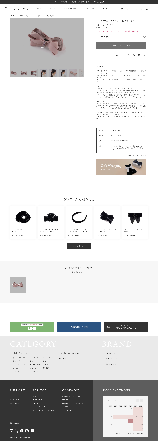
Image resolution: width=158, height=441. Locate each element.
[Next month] (141, 400)
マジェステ (34, 358)
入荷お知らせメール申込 (121, 45)
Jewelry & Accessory (71, 353)
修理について (37, 396)
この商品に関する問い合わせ (135, 155)
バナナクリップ (49, 16)
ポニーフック (35, 364)
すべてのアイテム (20, 358)
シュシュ (33, 368)
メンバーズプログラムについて (43, 410)
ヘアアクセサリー (24, 16)
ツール (45, 364)
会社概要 (65, 407)
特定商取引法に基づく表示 (71, 396)
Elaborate (110, 364)
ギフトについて (38, 400)
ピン (45, 361)
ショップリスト (67, 410)
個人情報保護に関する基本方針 (73, 403)
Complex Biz (112, 353)
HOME (12, 16)
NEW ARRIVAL (71, 9)
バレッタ (46, 358)
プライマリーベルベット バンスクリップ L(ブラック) (50, 230)
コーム (15, 368)
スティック (17, 371)
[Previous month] (137, 400)
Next (81, 42)
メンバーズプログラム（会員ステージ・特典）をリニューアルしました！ (79, 2)
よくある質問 (14, 400)
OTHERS (47, 368)
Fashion (63, 358)
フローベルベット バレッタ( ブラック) (134, 230)
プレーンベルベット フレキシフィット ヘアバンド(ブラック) (78, 230)
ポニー (32, 361)
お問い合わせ (14, 403)
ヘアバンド (34, 371)
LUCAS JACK (113, 358)
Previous (13, 42)
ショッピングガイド (17, 396)
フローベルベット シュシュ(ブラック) (22, 230)
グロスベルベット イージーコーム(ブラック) (106, 230)
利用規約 (65, 400)
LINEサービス (38, 403)
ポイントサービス (39, 407)
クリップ (37, 16)
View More (79, 246)
